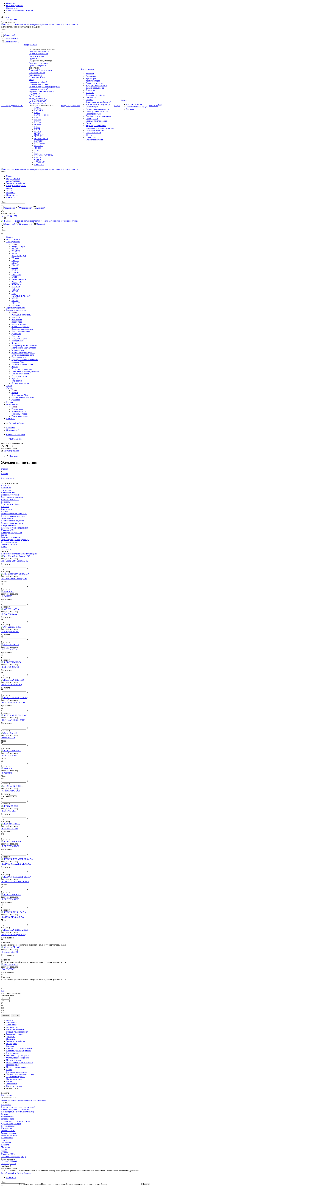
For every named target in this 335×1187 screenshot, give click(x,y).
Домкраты (5, 502)
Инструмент (6, 509)
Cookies (104, 1184)
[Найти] (2, 32)
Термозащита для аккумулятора (15, 539)
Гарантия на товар (9, 1135)
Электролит (6, 549)
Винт (31, 79)
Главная (9, 176)
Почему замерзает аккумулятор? (15, 1109)
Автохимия (6, 488)
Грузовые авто (7, 1119)
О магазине (6, 1142)
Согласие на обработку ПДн (13, 1156)
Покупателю (12, 195)
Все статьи (6, 1105)
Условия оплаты (8, 1130)
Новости (5, 1145)
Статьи (4, 1149)
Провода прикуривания (11, 532)
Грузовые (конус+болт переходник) (44, 87)
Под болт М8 (34, 96)
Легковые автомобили (39, 51)
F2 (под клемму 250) (38, 101)
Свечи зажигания (9, 542)
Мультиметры (7, 518)
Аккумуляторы (13, 181)
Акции (9, 188)
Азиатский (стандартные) (40, 70)
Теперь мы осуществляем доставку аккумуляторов (23, 1100)
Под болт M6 (34, 94)
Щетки (4, 547)
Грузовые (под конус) (38, 89)
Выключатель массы (10, 499)
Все (2, 991)
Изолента (5, 506)
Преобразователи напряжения (14, 528)
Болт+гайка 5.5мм (37, 77)
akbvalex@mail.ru (11, 451)
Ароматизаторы (8, 492)
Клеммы (5, 511)
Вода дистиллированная (12, 497)
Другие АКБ (34, 58)
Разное (4, 535)
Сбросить (15, 1015)
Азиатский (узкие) (37, 72)
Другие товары (8, 1126)
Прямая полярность (37, 65)
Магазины (10, 193)
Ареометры (6, 490)
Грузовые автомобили (38, 54)
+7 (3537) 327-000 (9, 20)
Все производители (37, 103)
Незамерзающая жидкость (12, 521)
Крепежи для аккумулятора (13, 516)
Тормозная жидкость (10, 544)
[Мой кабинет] (2, 211)
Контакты (10, 197)
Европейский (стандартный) (41, 91)
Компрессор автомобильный (14, 514)
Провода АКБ (7, 530)
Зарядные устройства (15, 183)
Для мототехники (36, 56)
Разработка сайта (16, 1173)
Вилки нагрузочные (10, 495)
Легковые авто (7, 1116)
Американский (35, 75)
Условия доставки (9, 1133)
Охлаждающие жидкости (12, 523)
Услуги (9, 190)
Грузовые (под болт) (38, 82)
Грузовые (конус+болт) (39, 84)
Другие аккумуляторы (11, 1123)
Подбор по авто (13, 178)
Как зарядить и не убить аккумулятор (17, 1112)
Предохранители (8, 525)
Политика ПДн (8, 1154)
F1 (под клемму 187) (38, 98)
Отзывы (4, 1152)
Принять (146, 1184)
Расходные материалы (16, 185)
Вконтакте (14, 456)
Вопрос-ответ (7, 1138)
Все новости (6, 1095)
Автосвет (5, 485)
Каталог (4, 1114)
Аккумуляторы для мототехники (15, 1121)
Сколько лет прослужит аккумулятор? (18, 1107)
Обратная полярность (38, 63)
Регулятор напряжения (11, 537)
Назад (14, 244)
